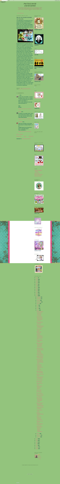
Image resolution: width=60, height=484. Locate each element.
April (38, 310)
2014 (37, 438)
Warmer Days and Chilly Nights (39, 387)
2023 (37, 282)
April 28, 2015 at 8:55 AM (24, 131)
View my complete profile (39, 457)
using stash (29, 89)
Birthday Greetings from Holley (40, 414)
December (39, 297)
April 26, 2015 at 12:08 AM (24, 108)
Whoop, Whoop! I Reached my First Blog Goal (40, 404)
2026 (37, 277)
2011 (37, 443)
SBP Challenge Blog (38, 174)
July (38, 305)
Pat (39, 454)
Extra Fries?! (39, 381)
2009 (37, 447)
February (39, 435)
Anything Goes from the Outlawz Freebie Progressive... (39, 429)
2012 (37, 442)
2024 (37, 281)
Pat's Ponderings (20, 13)
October (38, 300)
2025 (37, 279)
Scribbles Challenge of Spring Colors (40, 336)
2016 (37, 294)
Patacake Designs (30, 5)
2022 (37, 284)
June (38, 306)
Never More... (39, 390)
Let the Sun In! (39, 393)
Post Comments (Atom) (26, 138)
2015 (37, 295)
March (38, 433)
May (38, 308)
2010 (37, 445)
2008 (37, 448)
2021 (37, 285)
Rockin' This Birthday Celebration (39, 418)
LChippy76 (20, 121)
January (38, 436)
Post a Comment (20, 134)
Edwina (19, 111)
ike (18, 95)
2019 (37, 289)
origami (25, 89)
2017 (37, 292)
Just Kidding (39, 391)
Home (25, 136)
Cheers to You (39, 338)
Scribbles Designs (37, 175)
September (39, 301)
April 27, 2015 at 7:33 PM (24, 118)
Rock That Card (40, 379)
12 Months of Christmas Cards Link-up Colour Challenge (40, 367)
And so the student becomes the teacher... (40, 326)
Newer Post (19, 136)
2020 (37, 287)
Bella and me (21, 89)
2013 (37, 440)
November (39, 298)
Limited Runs (36, 173)
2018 (37, 290)
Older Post (31, 136)
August (38, 303)
